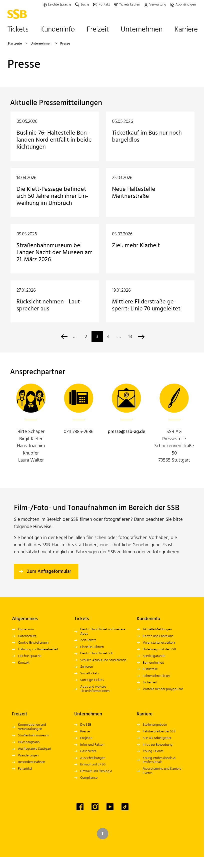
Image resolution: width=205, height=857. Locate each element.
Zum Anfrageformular (49, 571)
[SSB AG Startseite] (18, 14)
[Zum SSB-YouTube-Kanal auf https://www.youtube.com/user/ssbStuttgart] (110, 806)
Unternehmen (41, 44)
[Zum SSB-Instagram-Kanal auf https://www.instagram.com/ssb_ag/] (95, 806)
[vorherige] (64, 336)
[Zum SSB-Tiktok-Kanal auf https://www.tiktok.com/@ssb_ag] (125, 806)
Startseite (15, 44)
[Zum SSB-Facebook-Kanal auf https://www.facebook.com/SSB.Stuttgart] (80, 806)
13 (130, 336)
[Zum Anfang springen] (102, 833)
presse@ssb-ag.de (126, 432)
